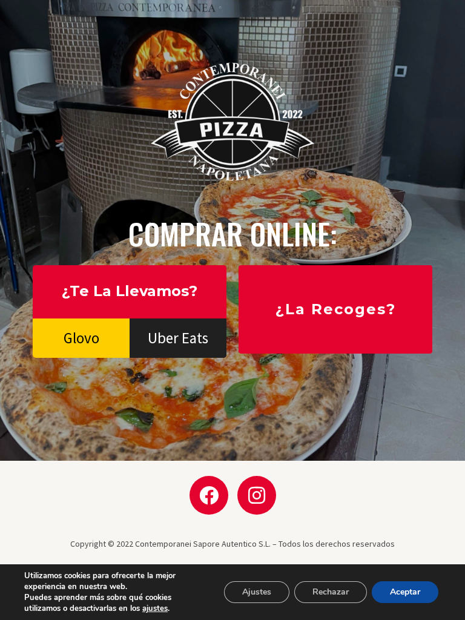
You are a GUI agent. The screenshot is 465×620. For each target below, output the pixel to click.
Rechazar (330, 592)
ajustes (155, 608)
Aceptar (405, 592)
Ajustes (256, 592)
